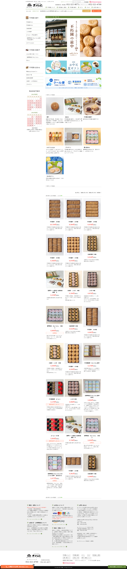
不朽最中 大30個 (55, 257)
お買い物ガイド (97, 7)
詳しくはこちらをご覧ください (33, 519)
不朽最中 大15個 (73, 470)
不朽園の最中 (73, 7)
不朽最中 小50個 (92, 221)
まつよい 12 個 (55, 435)
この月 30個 (92, 290)
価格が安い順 (84, 192)
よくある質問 (86, 11)
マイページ (69, 1)
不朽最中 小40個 (73, 257)
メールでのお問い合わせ (94, 560)
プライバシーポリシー (80, 560)
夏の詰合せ (87, 147)
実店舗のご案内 (62, 7)
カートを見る (97, 11)
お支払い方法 (76, 557)
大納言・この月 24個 (55, 363)
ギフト (81, 7)
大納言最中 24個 (73, 326)
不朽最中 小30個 (73, 366)
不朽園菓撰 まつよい (55, 399)
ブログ (88, 7)
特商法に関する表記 (68, 560)
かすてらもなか (51, 147)
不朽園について (51, 7)
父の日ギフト (50, 176)
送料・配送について (86, 557)
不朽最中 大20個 (92, 329)
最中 (48, 117)
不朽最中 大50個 (55, 221)
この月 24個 (73, 399)
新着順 (98, 192)
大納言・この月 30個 (73, 290)
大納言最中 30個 (92, 254)
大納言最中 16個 (92, 473)
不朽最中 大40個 (73, 221)
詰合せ (67, 117)
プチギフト (68, 147)
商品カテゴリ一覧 (50, 17)
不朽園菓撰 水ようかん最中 (92, 363)
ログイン (63, 1)
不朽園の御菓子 (88, 117)
